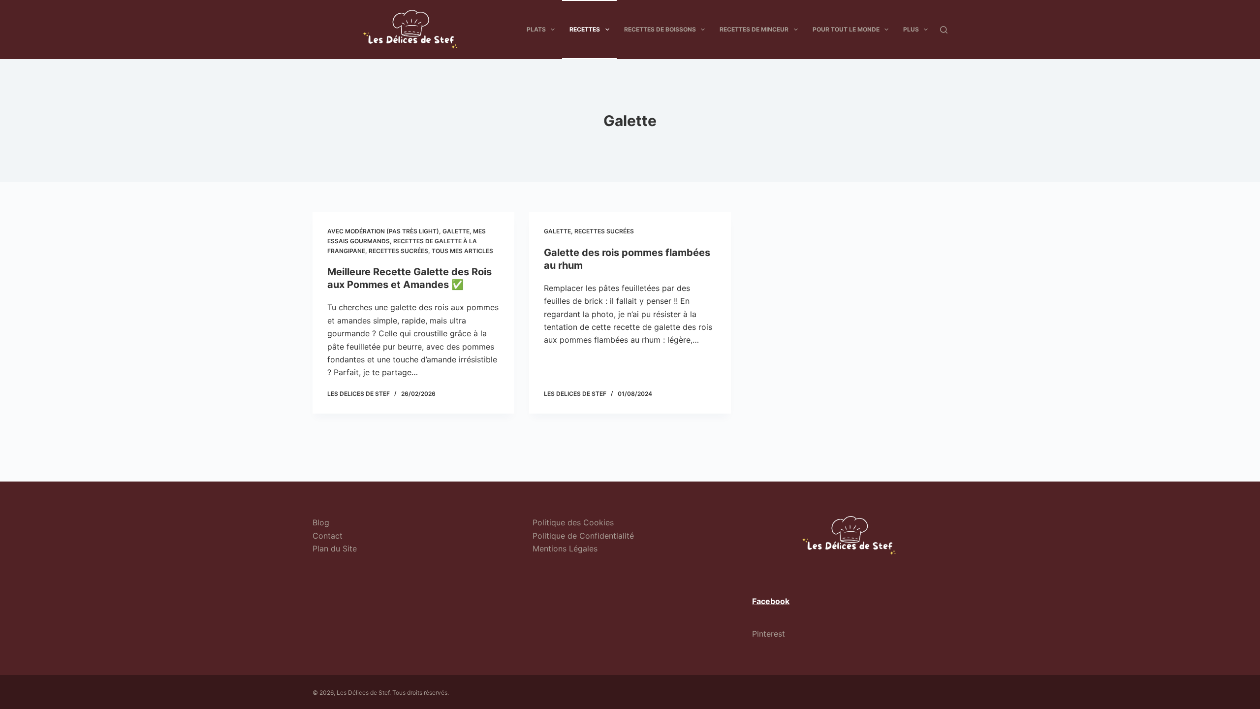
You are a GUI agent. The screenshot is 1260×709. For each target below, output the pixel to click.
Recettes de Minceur (754, 29)
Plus (911, 29)
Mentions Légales (565, 548)
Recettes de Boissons (660, 29)
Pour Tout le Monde (846, 29)
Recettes (584, 29)
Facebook (770, 601)
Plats (536, 29)
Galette (456, 231)
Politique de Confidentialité (583, 536)
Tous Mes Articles (462, 251)
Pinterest (768, 634)
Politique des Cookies (573, 522)
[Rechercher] (943, 29)
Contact (328, 536)
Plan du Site (335, 548)
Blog (321, 522)
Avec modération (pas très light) (383, 231)
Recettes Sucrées (398, 251)
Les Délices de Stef (363, 692)
